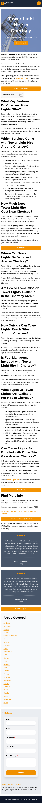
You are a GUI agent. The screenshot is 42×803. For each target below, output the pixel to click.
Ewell (5, 667)
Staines (20, 511)
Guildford (7, 664)
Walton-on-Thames (10, 636)
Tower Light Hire (21, 78)
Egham (26, 511)
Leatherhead (8, 652)
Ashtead (6, 655)
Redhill (6, 690)
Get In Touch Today (21, 88)
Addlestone (5, 511)
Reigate (6, 683)
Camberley (7, 658)
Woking (6, 642)
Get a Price (21, 247)
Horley (6, 696)
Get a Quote (20, 43)
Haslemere (7, 699)
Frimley (6, 671)
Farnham (7, 687)
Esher (6, 648)
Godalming (7, 680)
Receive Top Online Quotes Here (21, 519)
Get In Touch (21, 490)
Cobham (6, 645)
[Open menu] (39, 3)
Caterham (7, 693)
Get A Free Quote (21, 609)
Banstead (7, 677)
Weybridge (13, 511)
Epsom (6, 661)
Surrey (6, 639)
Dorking (6, 674)
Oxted (6, 702)
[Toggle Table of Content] (20, 95)
